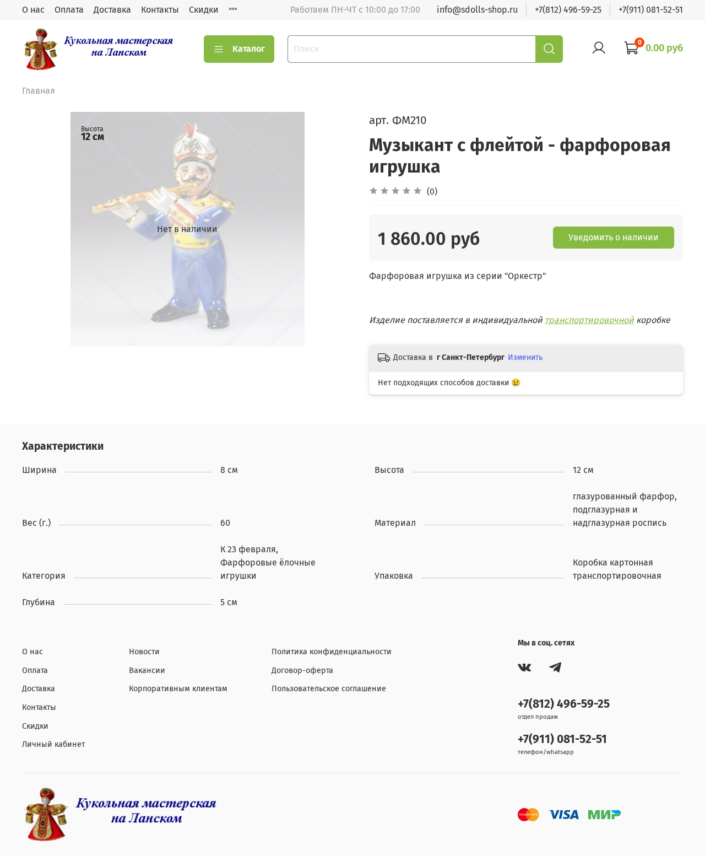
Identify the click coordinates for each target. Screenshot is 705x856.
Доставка (112, 9)
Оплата (69, 9)
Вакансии (147, 670)
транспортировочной (589, 320)
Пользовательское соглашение (329, 688)
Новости (144, 651)
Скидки (204, 9)
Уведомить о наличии (613, 237)
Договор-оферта (302, 670)
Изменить (525, 357)
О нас (33, 9)
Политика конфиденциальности (332, 651)
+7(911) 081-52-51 (651, 9)
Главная (38, 90)
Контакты (160, 9)
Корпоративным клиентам (178, 688)
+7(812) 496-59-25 (568, 9)
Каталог (248, 49)
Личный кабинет (53, 744)
